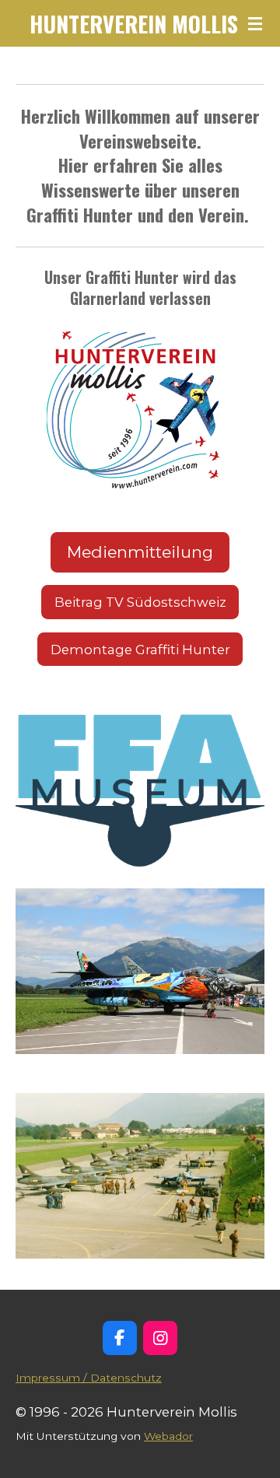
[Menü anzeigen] (255, 23)
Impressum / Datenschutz (89, 1377)
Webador (168, 1436)
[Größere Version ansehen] (140, 407)
